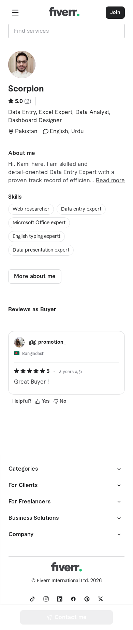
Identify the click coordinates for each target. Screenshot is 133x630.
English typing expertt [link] (36, 236)
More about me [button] (35, 276)
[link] (32, 599)
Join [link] (115, 12)
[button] (15, 12)
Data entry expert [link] (81, 209)
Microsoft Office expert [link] (39, 222)
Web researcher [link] (31, 209)
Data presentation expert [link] (41, 250)
